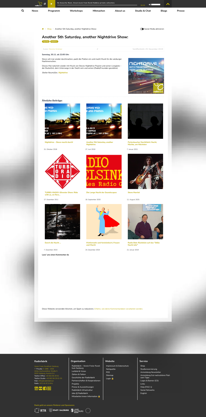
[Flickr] (40, 388)
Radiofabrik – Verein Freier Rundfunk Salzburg (86, 367)
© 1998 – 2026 (48, 369)
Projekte (75, 384)
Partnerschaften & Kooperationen (86, 380)
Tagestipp (46, 41)
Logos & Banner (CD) (149, 380)
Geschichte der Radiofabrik (83, 377)
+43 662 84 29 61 (52, 376)
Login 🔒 (110, 378)
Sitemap (109, 375)
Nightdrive (54, 41)
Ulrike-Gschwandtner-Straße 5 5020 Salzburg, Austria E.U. (45, 372)
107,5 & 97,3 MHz (46, 383)
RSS (108, 372)
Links (142, 384)
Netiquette (111, 369)
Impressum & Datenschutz (117, 366)
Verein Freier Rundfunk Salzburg (46, 366)
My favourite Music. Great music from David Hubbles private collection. (86, 3)
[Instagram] (49, 388)
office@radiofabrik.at (46, 381)
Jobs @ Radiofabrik (80, 393)
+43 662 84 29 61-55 (54, 378)
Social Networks (147, 390)
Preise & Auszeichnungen (83, 387)
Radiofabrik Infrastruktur (82, 390)
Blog (49, 29)
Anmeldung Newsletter (150, 372)
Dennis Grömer (55, 49)
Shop (142, 366)
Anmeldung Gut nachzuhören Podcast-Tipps (155, 376)
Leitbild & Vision (79, 371)
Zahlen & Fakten (79, 374)
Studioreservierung (148, 369)
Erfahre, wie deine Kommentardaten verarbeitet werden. (118, 309)
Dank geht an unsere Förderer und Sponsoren (54, 405)
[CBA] (36, 388)
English (143, 393)
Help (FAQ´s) (146, 387)
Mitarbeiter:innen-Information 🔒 (86, 396)
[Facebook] (45, 388)
